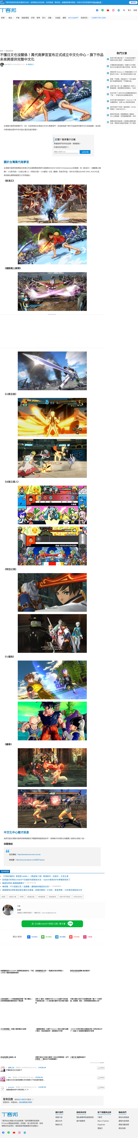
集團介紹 (58, 1117)
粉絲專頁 (34, 937)
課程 (64, 18)
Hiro (9, 1077)
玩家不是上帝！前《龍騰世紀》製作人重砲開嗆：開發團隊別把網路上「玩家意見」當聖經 (123, 88)
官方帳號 (48, 937)
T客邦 (100, 1117)
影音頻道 (77, 937)
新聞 (3, 18)
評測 (32, 18)
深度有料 (84, 18)
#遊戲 (3, 897)
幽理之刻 (11, 1067)
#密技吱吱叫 (77, 897)
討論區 (57, 18)
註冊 (135, 10)
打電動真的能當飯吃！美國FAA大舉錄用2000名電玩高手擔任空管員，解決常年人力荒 (123, 67)
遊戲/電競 (25, 18)
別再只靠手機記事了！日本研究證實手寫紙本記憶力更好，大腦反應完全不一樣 (123, 60)
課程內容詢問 (124, 1121)
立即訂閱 (85, 152)
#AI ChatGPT (73, 18)
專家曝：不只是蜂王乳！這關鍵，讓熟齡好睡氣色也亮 (25, 887)
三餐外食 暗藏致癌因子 (78, 1057)
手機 (17, 18)
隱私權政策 (97, 2)
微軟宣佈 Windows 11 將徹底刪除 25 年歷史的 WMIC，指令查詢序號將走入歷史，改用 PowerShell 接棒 (123, 74)
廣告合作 (58, 1121)
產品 (10, 18)
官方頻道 (63, 937)
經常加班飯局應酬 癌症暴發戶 (80, 971)
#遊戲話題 (30, 897)
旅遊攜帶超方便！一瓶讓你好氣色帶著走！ (49, 971)
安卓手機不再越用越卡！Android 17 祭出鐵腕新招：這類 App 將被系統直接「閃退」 (123, 102)
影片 (44, 18)
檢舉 (44, 1067)
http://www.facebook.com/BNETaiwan (30, 860)
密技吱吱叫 (9, 51)
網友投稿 (122, 1128)
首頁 (1, 51)
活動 (49, 18)
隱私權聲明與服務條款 (85, 1117)
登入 (129, 10)
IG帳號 (90, 937)
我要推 (101, 1068)
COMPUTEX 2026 (99, 18)
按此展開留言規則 (25, 1102)
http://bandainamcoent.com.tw (29, 854)
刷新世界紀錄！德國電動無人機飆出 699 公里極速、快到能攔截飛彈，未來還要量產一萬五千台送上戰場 (123, 116)
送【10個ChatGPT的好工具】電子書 (48, 924)
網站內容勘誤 (124, 1117)
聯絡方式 (58, 1125)
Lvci (6, 64)
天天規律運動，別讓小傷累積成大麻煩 (13, 1029)
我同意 (133, 2)
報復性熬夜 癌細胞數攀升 (13, 883)
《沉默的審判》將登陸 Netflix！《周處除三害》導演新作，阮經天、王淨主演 (35, 876)
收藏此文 (31, 64)
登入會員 (21, 1099)
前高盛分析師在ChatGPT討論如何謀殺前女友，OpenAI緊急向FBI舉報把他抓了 (36, 880)
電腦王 (100, 1128)
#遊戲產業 (52, 897)
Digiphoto (101, 1125)
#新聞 (22, 897)
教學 (38, 18)
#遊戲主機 (12, 897)
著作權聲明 (80, 1121)
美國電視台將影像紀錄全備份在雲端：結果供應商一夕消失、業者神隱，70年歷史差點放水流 (42, 890)
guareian (11, 1087)
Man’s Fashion (103, 1121)
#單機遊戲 (41, 897)
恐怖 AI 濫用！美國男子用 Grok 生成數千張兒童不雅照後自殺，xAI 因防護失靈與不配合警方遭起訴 (51, 1001)
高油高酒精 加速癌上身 (8, 1057)
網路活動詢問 (124, 1125)
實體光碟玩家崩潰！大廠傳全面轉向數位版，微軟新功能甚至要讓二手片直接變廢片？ (123, 123)
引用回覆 (40, 1067)
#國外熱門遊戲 (64, 897)
